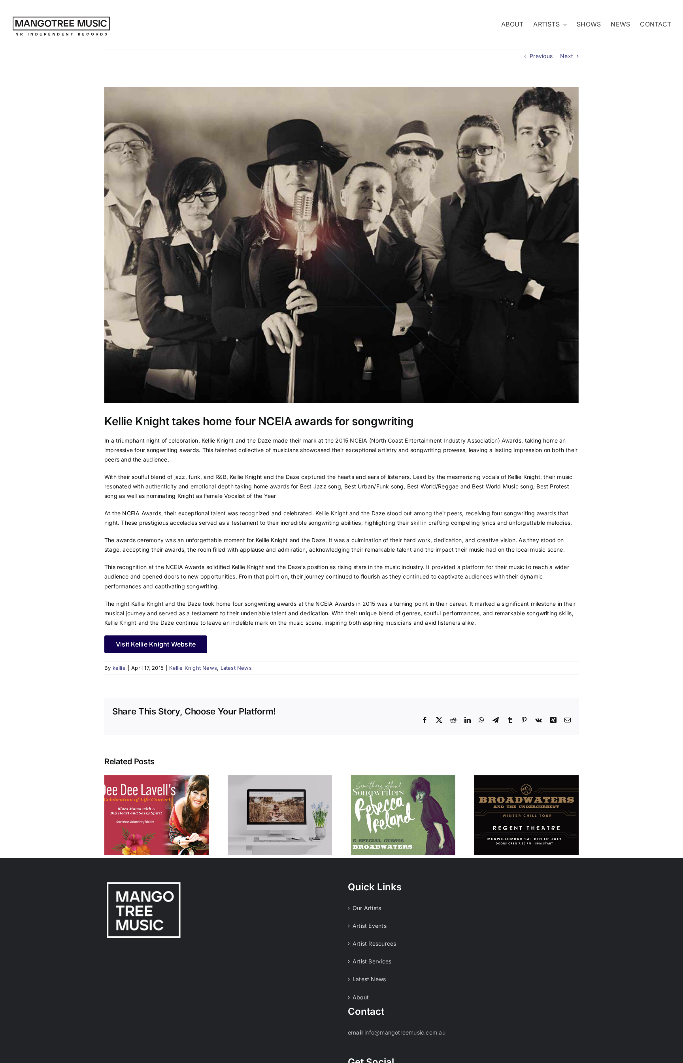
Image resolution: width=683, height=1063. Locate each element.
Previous (541, 56)
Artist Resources (374, 943)
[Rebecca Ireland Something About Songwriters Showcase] (403, 815)
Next (566, 56)
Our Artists (367, 908)
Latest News (236, 668)
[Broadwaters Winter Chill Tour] (526, 815)
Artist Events (370, 925)
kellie (119, 668)
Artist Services (372, 961)
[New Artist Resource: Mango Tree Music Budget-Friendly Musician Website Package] (280, 815)
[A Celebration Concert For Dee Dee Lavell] (156, 815)
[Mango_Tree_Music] (61, 19)
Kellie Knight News (193, 668)
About (361, 997)
